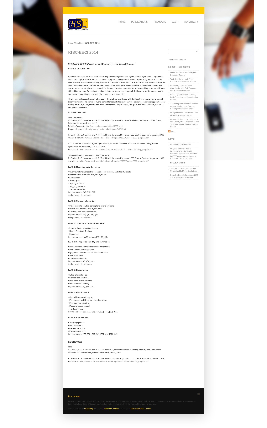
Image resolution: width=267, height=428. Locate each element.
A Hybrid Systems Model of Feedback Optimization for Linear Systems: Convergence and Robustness (184, 106)
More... (173, 132)
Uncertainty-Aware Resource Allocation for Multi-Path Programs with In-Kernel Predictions (183, 88)
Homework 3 (86, 264)
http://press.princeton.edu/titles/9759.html (104, 126)
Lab (174, 22)
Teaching (190, 22)
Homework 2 (86, 217)
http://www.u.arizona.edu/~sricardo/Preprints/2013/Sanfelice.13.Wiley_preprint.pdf (117, 149)
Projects (160, 22)
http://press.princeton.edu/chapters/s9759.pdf (106, 129)
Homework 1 (86, 195)
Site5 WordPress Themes (140, 409)
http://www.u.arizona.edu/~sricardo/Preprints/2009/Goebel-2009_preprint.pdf (115, 138)
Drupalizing (88, 409)
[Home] (78, 30)
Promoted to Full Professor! (180, 145)
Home (121, 22)
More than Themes (111, 409)
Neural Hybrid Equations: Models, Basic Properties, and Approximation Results (184, 97)
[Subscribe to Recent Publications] (169, 132)
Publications (139, 22)
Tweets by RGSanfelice (177, 60)
